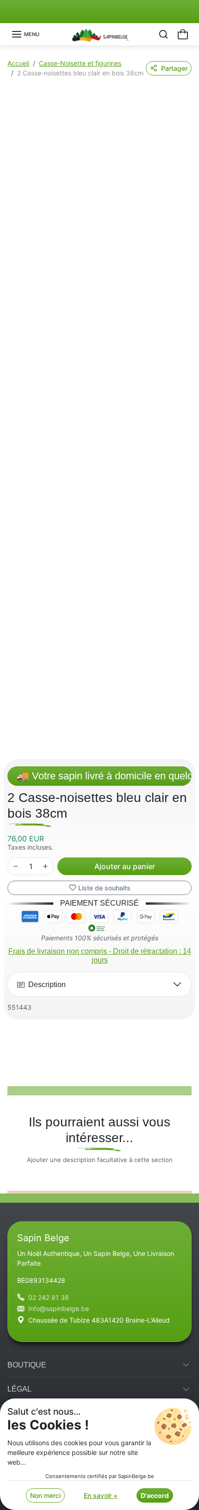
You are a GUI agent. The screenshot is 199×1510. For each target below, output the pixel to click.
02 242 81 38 (48, 1297)
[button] (25, 34)
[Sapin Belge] (100, 33)
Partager (174, 68)
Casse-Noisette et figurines (80, 63)
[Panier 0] (182, 34)
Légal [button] (19, 1389)
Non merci (45, 1495)
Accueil (18, 63)
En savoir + (101, 1495)
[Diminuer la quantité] (15, 866)
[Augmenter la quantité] (45, 866)
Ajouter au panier (124, 866)
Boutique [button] (26, 1365)
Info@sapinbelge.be (58, 1308)
